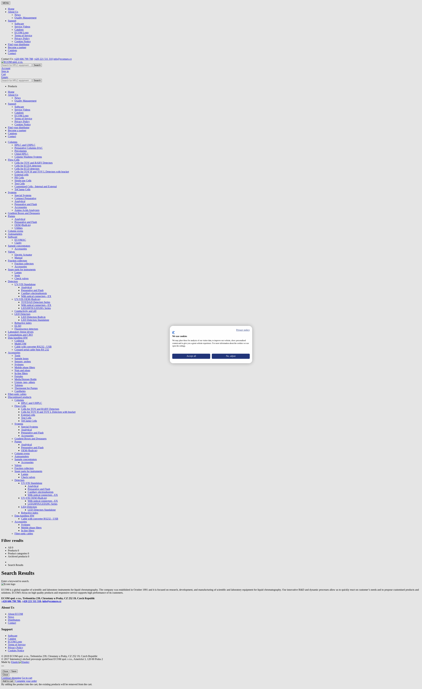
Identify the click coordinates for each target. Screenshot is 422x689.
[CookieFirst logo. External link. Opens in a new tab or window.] (173, 332)
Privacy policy (243, 330)
